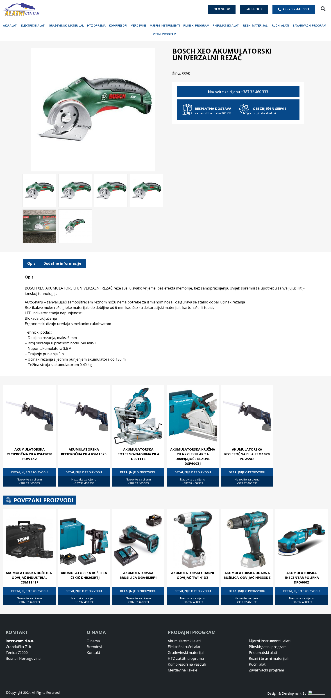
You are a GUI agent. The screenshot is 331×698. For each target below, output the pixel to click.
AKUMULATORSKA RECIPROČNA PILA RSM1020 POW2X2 (247, 454)
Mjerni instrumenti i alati (269, 640)
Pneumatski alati (226, 25)
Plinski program (196, 25)
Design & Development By (287, 693)
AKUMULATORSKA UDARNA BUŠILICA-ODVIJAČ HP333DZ (247, 575)
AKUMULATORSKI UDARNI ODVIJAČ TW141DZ (192, 575)
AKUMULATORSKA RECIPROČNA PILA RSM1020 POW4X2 (29, 454)
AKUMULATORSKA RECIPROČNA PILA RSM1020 (84, 451)
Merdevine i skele (182, 670)
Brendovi (94, 646)
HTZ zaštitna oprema (186, 658)
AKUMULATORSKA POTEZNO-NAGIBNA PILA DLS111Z (138, 454)
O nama (93, 640)
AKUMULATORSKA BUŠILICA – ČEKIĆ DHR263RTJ (84, 575)
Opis (31, 263)
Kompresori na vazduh (187, 664)
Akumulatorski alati (184, 640)
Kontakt (93, 652)
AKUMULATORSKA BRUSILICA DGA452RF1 (138, 575)
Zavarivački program (309, 25)
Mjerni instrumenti (165, 25)
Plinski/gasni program (267, 646)
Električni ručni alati (184, 646)
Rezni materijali (255, 25)
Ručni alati (280, 25)
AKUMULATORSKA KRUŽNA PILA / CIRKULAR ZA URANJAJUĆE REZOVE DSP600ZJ (192, 456)
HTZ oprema (96, 25)
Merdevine (138, 25)
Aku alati (10, 25)
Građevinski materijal (66, 25)
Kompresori (118, 25)
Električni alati (33, 25)
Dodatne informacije (62, 263)
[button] (323, 9)
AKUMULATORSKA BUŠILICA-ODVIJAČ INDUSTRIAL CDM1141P (29, 577)
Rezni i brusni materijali (268, 658)
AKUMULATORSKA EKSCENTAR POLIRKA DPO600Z (301, 577)
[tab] (31, 264)
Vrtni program (164, 34)
